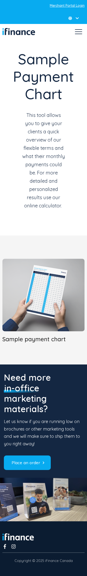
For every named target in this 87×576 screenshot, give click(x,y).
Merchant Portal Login (67, 5)
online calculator (42, 206)
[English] (74, 18)
